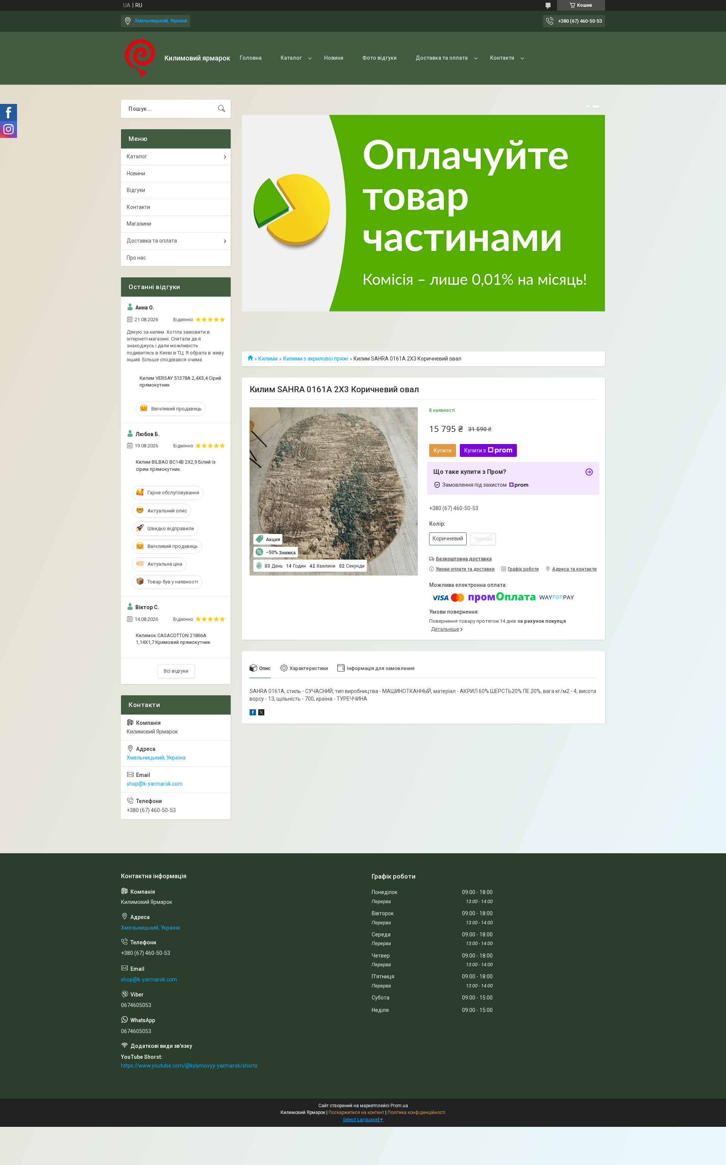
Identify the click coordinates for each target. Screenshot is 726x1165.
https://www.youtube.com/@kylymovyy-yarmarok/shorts (189, 1066)
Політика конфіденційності (416, 1112)
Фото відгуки (379, 58)
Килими (268, 359)
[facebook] (253, 713)
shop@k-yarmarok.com (155, 784)
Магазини (139, 224)
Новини (333, 58)
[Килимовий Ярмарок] (140, 58)
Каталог (291, 58)
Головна (251, 58)
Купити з (475, 450)
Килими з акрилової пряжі (315, 359)
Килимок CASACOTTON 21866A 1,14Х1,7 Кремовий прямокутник (173, 639)
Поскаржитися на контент (356, 1112)
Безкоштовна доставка (464, 559)
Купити (442, 450)
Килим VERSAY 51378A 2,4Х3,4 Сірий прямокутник (180, 381)
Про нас (136, 258)
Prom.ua (399, 1105)
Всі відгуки (176, 671)
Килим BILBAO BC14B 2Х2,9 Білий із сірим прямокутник (176, 465)
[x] (261, 713)
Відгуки (136, 190)
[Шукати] (222, 109)
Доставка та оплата (442, 58)
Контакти (502, 58)
